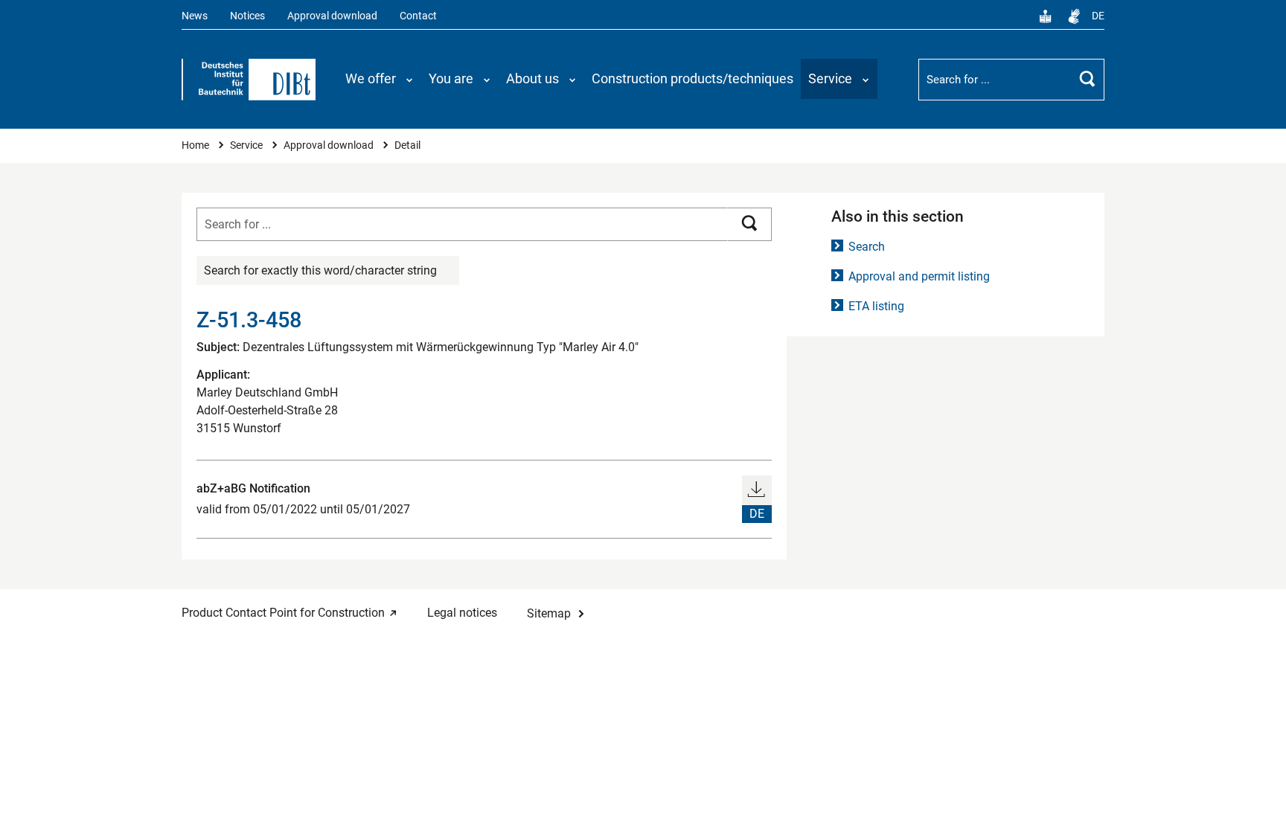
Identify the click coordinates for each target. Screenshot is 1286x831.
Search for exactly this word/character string (320, 270)
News (195, 16)
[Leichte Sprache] (1045, 16)
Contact (418, 16)
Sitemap (549, 613)
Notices (247, 16)
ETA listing (876, 306)
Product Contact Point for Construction (283, 613)
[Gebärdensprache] (1073, 16)
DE (1098, 16)
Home (196, 145)
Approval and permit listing (919, 276)
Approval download (332, 16)
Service (247, 145)
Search (866, 247)
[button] (379, 79)
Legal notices (462, 613)
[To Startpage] (249, 79)
